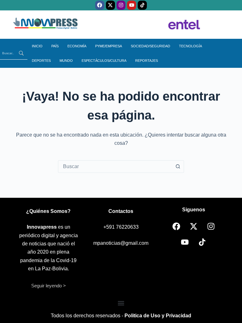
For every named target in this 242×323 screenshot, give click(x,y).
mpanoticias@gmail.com (120, 243)
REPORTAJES (146, 60)
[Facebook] (99, 5)
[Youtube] (131, 5)
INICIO (37, 46)
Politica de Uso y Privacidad (157, 315)
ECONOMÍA (76, 46)
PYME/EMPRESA (108, 46)
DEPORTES (41, 60)
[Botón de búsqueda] (178, 167)
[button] (121, 303)
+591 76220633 (121, 227)
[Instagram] (121, 5)
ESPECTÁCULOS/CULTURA (104, 60)
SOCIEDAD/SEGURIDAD (150, 46)
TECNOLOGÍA (190, 46)
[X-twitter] (110, 5)
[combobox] (115, 166)
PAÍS (55, 46)
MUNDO (66, 60)
